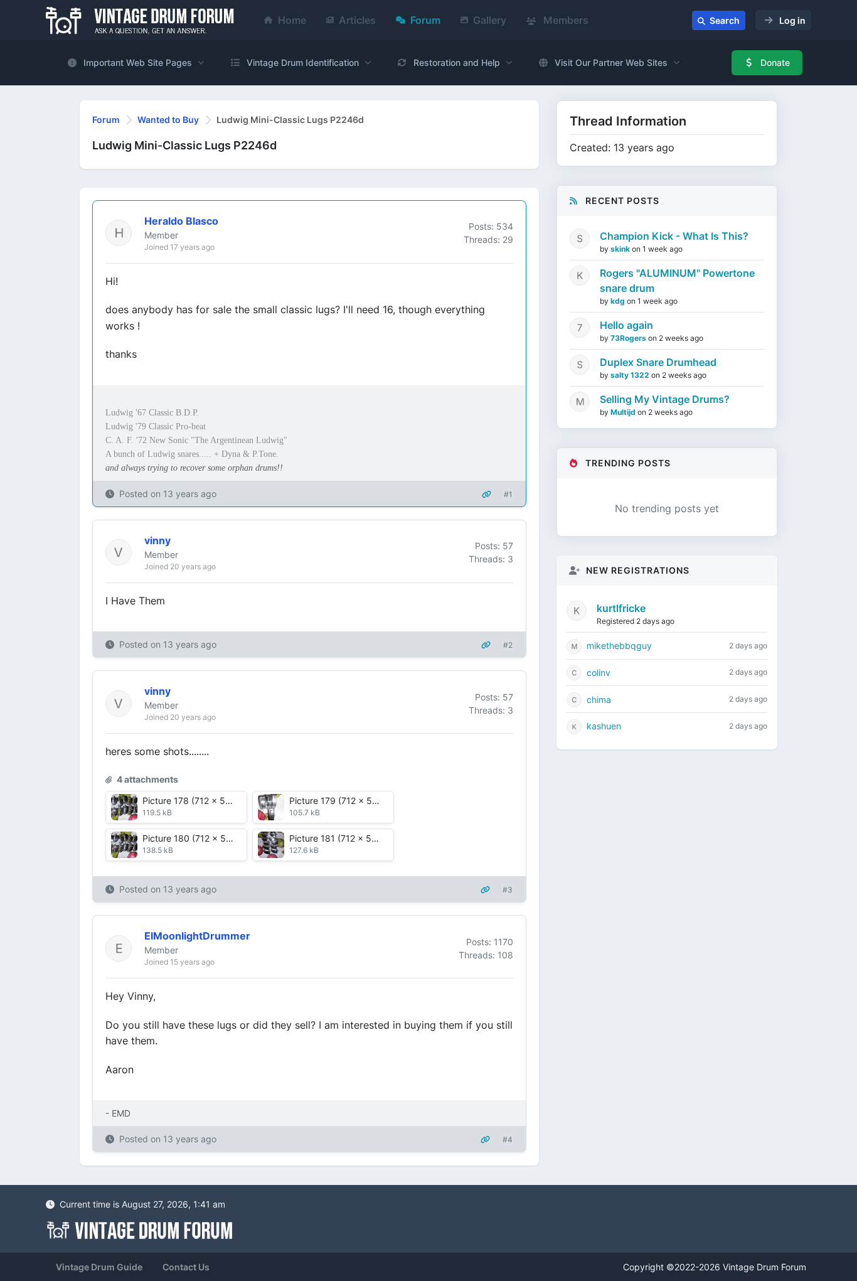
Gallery (489, 20)
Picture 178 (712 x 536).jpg (198, 800)
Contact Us (186, 1267)
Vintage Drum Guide (99, 1267)
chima (599, 699)
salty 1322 (630, 375)
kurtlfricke (621, 608)
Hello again (626, 325)
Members (564, 20)
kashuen (604, 726)
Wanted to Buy (168, 119)
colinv (598, 672)
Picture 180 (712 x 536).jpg (199, 838)
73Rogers (629, 338)
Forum (425, 20)
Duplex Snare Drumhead (658, 362)
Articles (357, 20)
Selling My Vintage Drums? (665, 399)
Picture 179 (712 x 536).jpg (345, 800)
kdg (618, 301)
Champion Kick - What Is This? (674, 236)
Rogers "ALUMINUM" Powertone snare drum (677, 280)
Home (292, 20)
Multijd (623, 412)
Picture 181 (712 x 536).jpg (345, 838)
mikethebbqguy (619, 645)
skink (621, 249)
